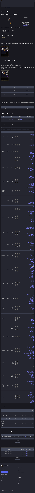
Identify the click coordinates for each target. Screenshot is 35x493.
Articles (19, 480)
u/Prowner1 (5, 474)
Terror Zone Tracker (21, 470)
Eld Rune (16, 43)
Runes (7, 129)
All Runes (2, 480)
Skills (26, 129)
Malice (3, 144)
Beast (3, 307)
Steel (3, 136)
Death (3, 232)
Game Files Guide (20, 485)
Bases (3, 7)
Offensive (17, 129)
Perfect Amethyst (25, 67)
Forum (19, 483)
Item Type (2, 129)
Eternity (3, 318)
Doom (3, 375)
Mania (3, 167)
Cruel (2, 436)
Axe (5, 7)
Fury (3, 336)
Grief (3, 283)
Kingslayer (3, 217)
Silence (3, 244)
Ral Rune (12, 67)
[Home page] (1, 0)
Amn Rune (17, 67)
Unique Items (3, 483)
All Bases (2, 482)
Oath (3, 200)
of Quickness (2, 455)
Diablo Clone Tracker (21, 472)
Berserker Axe (8, 7)
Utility (12, 129)
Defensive (22, 129)
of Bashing (2, 453)
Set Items (2, 485)
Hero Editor (19, 469)
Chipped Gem (24, 43)
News (19, 482)
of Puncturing (2, 451)
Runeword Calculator (21, 467)
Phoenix (3, 362)
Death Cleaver (4, 37)
